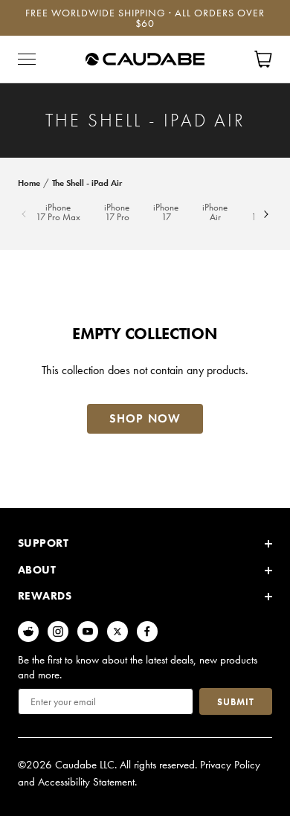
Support (43, 543)
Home (29, 183)
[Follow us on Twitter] (117, 631)
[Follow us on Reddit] (28, 631)
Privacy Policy (230, 764)
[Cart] (263, 59)
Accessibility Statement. (87, 781)
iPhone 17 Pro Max (58, 212)
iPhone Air (215, 212)
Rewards (44, 595)
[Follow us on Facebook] (147, 631)
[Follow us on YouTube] (87, 631)
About (37, 569)
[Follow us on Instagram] (58, 631)
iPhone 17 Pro (116, 212)
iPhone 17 (165, 212)
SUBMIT (235, 701)
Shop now (145, 418)
